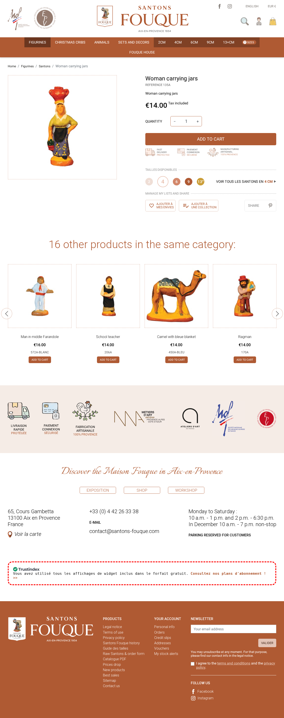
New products (114, 670)
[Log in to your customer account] (259, 21)
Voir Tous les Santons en (244, 181)
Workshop (186, 490)
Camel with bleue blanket (176, 337)
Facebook (205, 691)
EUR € (272, 6)
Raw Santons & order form (123, 654)
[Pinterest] (270, 205)
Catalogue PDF (114, 659)
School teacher (108, 337)
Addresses (162, 643)
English (252, 6)
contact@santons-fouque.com (124, 531)
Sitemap (109, 680)
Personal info (164, 627)
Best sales (111, 675)
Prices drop (112, 664)
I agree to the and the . (235, 665)
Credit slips (162, 638)
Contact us (111, 686)
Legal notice (112, 627)
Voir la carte (27, 534)
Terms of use (113, 632)
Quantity (153, 121)
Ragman (244, 337)
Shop (142, 490)
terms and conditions (233, 663)
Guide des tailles (115, 648)
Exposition (98, 490)
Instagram (205, 698)
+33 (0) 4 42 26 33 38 (113, 511)
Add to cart (211, 139)
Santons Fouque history (121, 643)
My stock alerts (166, 654)
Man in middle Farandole (40, 337)
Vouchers (161, 648)
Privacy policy (114, 638)
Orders (159, 632)
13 (201, 181)
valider (267, 643)
